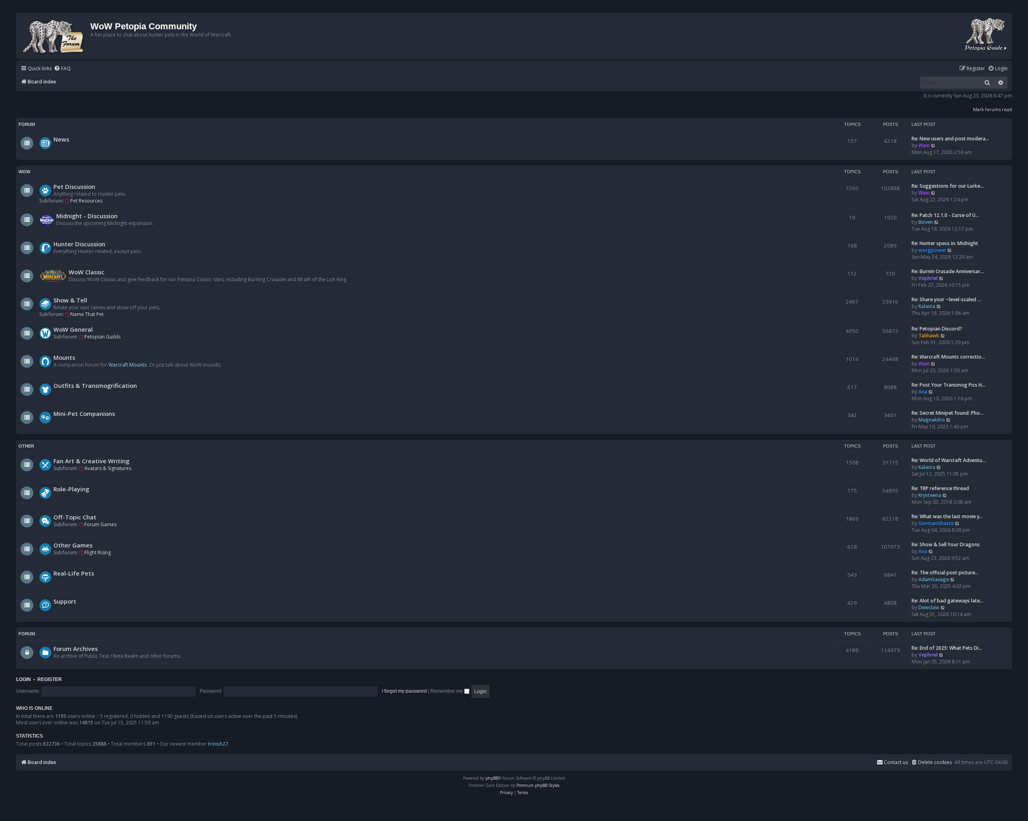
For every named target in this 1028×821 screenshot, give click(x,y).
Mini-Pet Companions (84, 413)
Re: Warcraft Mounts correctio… (948, 356)
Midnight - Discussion (87, 216)
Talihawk (928, 335)
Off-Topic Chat (74, 517)
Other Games (72, 545)
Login (23, 679)
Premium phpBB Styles (537, 785)
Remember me (447, 691)
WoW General (73, 329)
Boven (925, 222)
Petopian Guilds (102, 336)
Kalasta (926, 306)
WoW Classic (86, 272)
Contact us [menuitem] (896, 762)
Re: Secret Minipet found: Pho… (947, 412)
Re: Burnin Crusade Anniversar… (948, 271)
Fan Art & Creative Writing (91, 461)
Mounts (64, 357)
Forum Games (100, 524)
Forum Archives (75, 649)
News (61, 139)
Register (49, 679)
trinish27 (218, 743)
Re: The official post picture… (945, 572)
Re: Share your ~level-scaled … (946, 299)
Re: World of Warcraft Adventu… (949, 460)
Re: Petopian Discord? (937, 328)
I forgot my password (404, 691)
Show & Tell (70, 300)
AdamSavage (933, 579)
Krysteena (929, 495)
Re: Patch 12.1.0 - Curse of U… (945, 215)
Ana (922, 391)
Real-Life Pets (73, 573)
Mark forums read (992, 109)
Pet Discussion (74, 186)
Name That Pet (87, 314)
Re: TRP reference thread (940, 488)
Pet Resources (86, 200)
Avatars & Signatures (107, 468)
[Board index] (54, 36)
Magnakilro (931, 419)
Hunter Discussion (79, 244)
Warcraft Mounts (127, 364)
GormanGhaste (936, 523)
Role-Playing (71, 489)
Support (64, 601)
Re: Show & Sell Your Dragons (946, 544)
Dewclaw (928, 607)
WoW (24, 171)
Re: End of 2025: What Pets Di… (947, 648)
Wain (924, 145)
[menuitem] (62, 68)
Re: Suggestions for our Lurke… (948, 185)
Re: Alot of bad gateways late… (947, 600)
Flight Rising (97, 552)
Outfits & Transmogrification (95, 385)
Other (26, 446)
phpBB (491, 778)
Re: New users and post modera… (950, 138)
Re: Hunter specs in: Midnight (945, 243)
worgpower (932, 250)
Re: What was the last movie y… (947, 516)
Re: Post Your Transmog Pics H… (948, 384)
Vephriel (928, 278)
